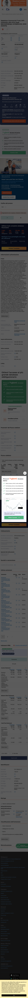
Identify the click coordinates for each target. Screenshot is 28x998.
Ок (14, 995)
